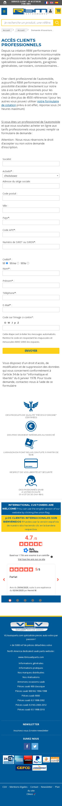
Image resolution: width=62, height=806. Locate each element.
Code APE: (9, 230)
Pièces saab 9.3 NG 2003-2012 (31, 704)
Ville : (5, 205)
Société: (7, 159)
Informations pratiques (31, 667)
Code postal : (10, 193)
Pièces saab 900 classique (31, 686)
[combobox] (31, 175)
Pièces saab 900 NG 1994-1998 (31, 691)
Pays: (6, 217)
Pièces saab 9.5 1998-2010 (31, 709)
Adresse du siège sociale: (16, 181)
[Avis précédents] (4, 579)
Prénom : (8, 280)
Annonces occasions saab (31, 681)
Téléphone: (9, 293)
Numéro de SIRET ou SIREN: (19, 242)
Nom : (7, 268)
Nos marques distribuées (31, 672)
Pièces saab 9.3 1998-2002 (31, 700)
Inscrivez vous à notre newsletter (31, 730)
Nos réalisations (31, 677)
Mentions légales (19, 786)
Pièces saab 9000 (31, 695)
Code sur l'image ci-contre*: (18, 317)
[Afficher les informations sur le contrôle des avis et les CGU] (51, 556)
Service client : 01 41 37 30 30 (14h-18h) (25, 2)
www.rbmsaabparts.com (31, 657)
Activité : (8, 171)
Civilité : (7, 259)
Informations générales (31, 663)
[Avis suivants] (58, 579)
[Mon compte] (50, 11)
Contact (34, 786)
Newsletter (46, 786)
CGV (4, 786)
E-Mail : (7, 305)
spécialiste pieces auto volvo (39, 635)
